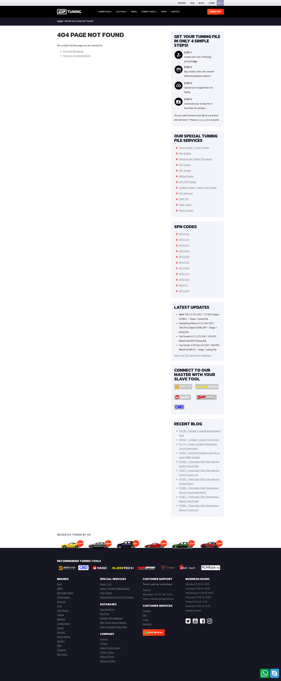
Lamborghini (63, 623)
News (134, 11)
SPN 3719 (184, 274)
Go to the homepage (73, 51)
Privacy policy (107, 652)
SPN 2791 (184, 262)
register (201, 119)
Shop (163, 11)
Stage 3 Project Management (115, 588)
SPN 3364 (184, 279)
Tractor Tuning (186, 210)
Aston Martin (63, 637)
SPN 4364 (184, 251)
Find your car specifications (77, 55)
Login (211, 3)
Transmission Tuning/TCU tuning (195, 159)
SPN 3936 (184, 268)
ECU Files (120, 11)
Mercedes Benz (65, 593)
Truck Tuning (185, 204)
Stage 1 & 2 (106, 584)
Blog (201, 3)
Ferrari (60, 628)
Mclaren (61, 619)
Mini (59, 645)
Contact (175, 11)
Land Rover (63, 610)
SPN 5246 (184, 234)
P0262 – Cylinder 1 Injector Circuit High (199, 439)
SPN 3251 (184, 245)
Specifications (107, 609)
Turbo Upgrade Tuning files (113, 627)
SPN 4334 (184, 291)
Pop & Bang (185, 153)
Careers (104, 639)
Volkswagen (63, 597)
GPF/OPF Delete (187, 182)
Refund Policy (107, 656)
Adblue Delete (186, 176)
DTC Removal (186, 193)
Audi (59, 584)
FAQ (192, 3)
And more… (62, 654)
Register (215, 11)
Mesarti (61, 632)
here (195, 61)
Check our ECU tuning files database (192, 355)
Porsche (61, 601)
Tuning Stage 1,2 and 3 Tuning (194, 147)
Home (60, 21)
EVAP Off (184, 199)
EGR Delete (185, 165)
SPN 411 (183, 285)
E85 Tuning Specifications (113, 622)
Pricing (182, 3)
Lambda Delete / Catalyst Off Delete (197, 187)
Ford (59, 606)
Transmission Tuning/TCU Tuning (116, 597)
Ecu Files (104, 614)
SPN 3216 (184, 239)
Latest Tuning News (110, 648)
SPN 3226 (184, 257)
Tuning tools (148, 11)
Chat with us (154, 632)
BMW (60, 588)
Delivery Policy (107, 661)
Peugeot (61, 650)
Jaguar (60, 615)
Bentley (61, 641)
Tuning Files (104, 11)
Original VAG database (111, 618)
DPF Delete (185, 170)
